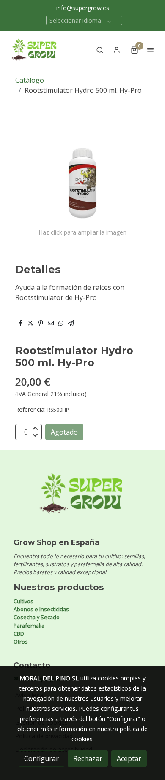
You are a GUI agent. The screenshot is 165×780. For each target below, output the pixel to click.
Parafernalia (29, 625)
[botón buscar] (99, 50)
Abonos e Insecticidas (41, 609)
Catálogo (29, 80)
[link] (33, 49)
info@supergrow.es (82, 8)
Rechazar (87, 758)
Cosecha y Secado (37, 617)
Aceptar (129, 758)
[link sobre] (82, 498)
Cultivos (23, 601)
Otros (21, 641)
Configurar (41, 758)
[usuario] (116, 50)
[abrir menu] (150, 50)
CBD (19, 633)
